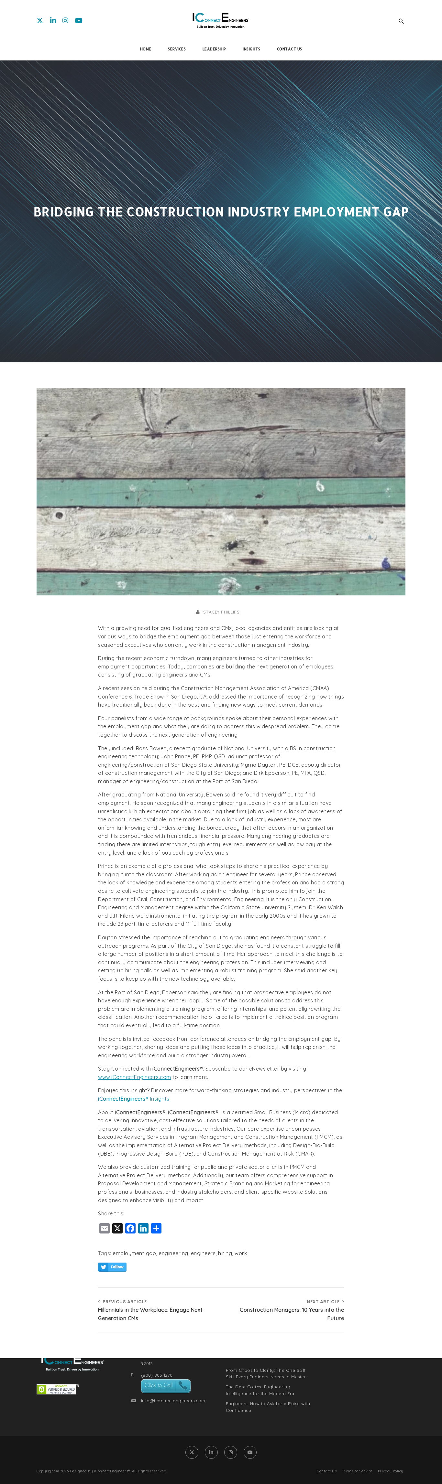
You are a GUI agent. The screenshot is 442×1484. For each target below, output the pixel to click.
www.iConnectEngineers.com (134, 1077)
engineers (203, 1253)
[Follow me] (112, 1267)
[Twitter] (40, 20)
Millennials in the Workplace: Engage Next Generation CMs (150, 1314)
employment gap (134, 1253)
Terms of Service (357, 1471)
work (241, 1253)
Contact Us (327, 1471)
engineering (173, 1253)
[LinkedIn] (53, 20)
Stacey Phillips (221, 611)
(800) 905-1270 (157, 1375)
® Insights (158, 1098)
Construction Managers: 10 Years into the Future (292, 1314)
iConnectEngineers (122, 1098)
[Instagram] (65, 20)
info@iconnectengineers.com (173, 1400)
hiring (225, 1253)
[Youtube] (79, 20)
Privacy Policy (390, 1471)
